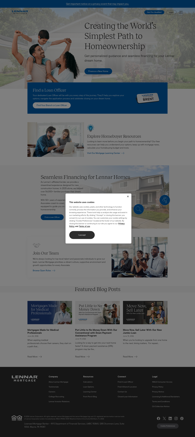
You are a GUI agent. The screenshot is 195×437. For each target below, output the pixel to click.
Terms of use (84, 226)
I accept (82, 235)
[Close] (128, 196)
